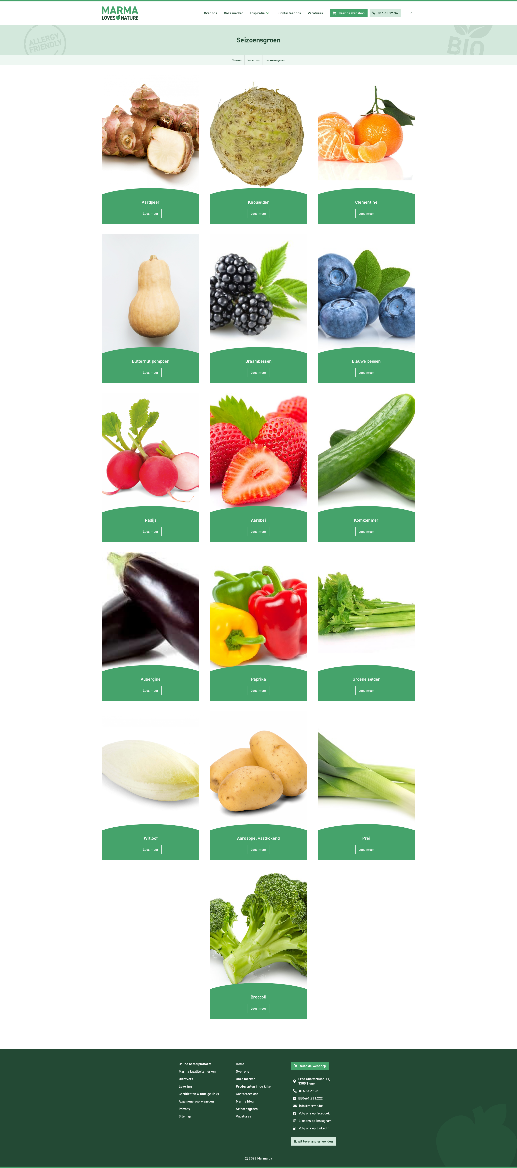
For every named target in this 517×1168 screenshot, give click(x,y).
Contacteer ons (289, 13)
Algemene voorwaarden (196, 1101)
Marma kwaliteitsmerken (197, 1071)
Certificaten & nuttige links (199, 1094)
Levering (185, 1086)
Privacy (184, 1109)
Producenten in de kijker (254, 1086)
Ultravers (186, 1079)
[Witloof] (150, 770)
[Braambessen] (258, 293)
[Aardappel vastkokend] (258, 770)
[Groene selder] (366, 611)
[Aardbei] (258, 452)
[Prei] (366, 770)
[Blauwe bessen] (366, 293)
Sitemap (185, 1116)
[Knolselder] (258, 134)
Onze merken (233, 13)
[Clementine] (366, 134)
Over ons (210, 13)
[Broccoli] (258, 929)
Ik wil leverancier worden (313, 1141)
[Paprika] (258, 611)
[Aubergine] (150, 611)
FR (410, 13)
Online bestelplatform (195, 1064)
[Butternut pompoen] (150, 293)
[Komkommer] (366, 452)
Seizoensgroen (247, 1109)
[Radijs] (150, 452)
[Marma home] (120, 13)
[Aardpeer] (150, 134)
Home (240, 1064)
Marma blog (245, 1101)
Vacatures (315, 13)
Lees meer (151, 213)
